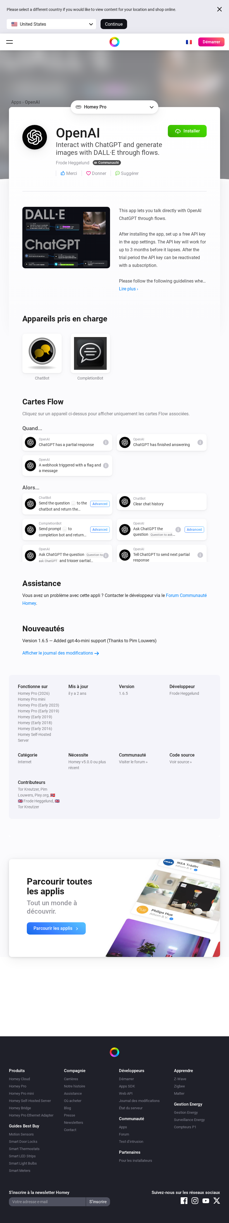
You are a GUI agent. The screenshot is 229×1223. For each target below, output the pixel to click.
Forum (124, 1134)
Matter (179, 1093)
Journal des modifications (139, 1101)
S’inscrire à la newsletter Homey (39, 1192)
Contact (70, 1130)
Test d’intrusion (131, 1141)
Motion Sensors (21, 1134)
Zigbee (179, 1086)
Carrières (71, 1079)
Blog (67, 1108)
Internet (25, 762)
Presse (69, 1115)
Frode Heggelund (184, 693)
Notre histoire (74, 1086)
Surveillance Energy (189, 1120)
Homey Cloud (19, 1079)
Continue (114, 24)
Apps (16, 102)
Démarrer (126, 1079)
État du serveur (130, 1108)
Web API (126, 1093)
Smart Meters (19, 1171)
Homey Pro (17, 1086)
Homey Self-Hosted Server (30, 1101)
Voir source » (181, 762)
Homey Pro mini (21, 1093)
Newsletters (73, 1122)
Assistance (73, 1093)
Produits (17, 1070)
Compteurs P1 (185, 1127)
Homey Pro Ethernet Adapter (31, 1115)
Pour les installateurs (135, 1160)
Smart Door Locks (23, 1141)
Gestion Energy (186, 1112)
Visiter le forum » (133, 762)
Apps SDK (127, 1086)
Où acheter (72, 1101)
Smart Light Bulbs (23, 1163)
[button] (51, 24)
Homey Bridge (20, 1108)
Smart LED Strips (22, 1156)
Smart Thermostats (24, 1149)
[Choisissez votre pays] (189, 42)
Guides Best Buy (24, 1126)
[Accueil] (114, 42)
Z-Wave (180, 1079)
